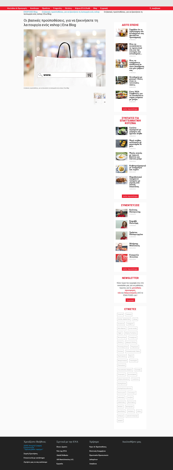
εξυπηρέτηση (122, 383)
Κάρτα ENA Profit (82, 8)
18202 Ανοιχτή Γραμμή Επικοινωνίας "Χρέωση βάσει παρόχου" (33, 447)
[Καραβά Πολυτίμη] (121, 224)
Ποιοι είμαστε (61, 447)
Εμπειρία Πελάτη (131, 342)
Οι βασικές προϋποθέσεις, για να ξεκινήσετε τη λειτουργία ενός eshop (70, 12)
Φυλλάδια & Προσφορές (17, 8)
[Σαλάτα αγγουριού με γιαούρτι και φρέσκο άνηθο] (121, 131)
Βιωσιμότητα (122, 337)
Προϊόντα (46, 8)
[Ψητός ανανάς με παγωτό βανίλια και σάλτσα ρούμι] (121, 156)
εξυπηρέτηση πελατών (124, 388)
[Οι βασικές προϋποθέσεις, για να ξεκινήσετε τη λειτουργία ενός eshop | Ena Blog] (65, 86)
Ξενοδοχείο (133, 360)
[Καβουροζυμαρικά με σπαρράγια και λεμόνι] (121, 169)
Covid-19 (120, 314)
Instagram (130, 324)
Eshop (135, 319)
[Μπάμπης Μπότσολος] (121, 247)
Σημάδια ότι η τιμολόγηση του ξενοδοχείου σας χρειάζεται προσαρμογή (136, 33)
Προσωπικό (121, 365)
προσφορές (129, 406)
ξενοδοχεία (131, 402)
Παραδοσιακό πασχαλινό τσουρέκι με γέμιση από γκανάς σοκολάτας (135, 182)
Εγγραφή (104, 8)
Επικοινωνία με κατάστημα (34, 458)
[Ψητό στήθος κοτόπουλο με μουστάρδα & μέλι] (121, 144)
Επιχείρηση (134, 347)
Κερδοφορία (122, 356)
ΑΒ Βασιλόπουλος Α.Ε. (65, 459)
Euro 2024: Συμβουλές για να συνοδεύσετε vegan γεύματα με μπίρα (136, 95)
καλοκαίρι (121, 397)
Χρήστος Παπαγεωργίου (136, 233)
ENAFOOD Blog (30, 12)
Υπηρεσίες (57, 8)
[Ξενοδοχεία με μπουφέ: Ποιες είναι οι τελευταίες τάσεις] (121, 80)
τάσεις (139, 411)
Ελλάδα (120, 342)
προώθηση (121, 411)
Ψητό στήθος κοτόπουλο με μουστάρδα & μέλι (135, 143)
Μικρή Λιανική (122, 360)
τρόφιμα (120, 416)
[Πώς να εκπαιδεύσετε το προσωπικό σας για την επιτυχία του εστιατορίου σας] (121, 47)
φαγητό (120, 420)
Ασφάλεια (93, 464)
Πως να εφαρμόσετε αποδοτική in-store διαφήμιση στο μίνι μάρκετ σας (136, 65)
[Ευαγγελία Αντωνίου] (121, 258)
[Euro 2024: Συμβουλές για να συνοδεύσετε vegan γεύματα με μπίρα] (121, 95)
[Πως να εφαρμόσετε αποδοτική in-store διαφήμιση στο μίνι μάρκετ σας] (121, 64)
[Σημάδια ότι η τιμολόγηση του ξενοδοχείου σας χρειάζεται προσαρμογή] (121, 33)
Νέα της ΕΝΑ (61, 451)
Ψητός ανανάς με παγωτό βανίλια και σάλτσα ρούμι (135, 156)
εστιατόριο (132, 393)
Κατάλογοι (34, 8)
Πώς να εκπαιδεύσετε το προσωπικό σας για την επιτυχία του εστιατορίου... (135, 49)
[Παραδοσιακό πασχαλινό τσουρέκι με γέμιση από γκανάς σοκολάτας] (121, 180)
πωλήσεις (131, 411)
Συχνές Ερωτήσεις (31, 454)
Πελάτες (68, 8)
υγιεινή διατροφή (132, 416)
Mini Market (121, 328)
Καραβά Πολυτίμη (133, 222)
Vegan (120, 333)
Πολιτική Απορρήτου (97, 451)
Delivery (128, 314)
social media (133, 328)
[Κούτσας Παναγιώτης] (121, 213)
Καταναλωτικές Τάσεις (133, 351)
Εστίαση (120, 351)
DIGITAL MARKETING (124, 319)
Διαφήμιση (132, 337)
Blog (95, 8)
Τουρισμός (121, 374)
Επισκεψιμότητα (123, 347)
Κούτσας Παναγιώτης (135, 211)
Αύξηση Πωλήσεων (131, 333)
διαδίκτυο (135, 379)
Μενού (131, 356)
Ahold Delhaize (62, 455)
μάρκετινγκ (121, 402)
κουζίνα (130, 397)
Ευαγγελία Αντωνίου (134, 256)
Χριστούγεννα (132, 374)
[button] (150, 8)
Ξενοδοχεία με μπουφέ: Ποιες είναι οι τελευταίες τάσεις (136, 81)
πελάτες (120, 406)
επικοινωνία (121, 393)
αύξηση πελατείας (123, 379)
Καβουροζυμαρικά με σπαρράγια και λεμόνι (137, 167)
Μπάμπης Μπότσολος (134, 244)
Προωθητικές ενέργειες (125, 370)
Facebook (121, 324)
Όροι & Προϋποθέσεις (97, 447)
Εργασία (59, 464)
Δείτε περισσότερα (130, 109)
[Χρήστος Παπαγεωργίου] (121, 235)
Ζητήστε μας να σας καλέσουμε (35, 462)
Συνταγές (138, 370)
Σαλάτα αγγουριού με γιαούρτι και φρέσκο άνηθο (136, 131)
